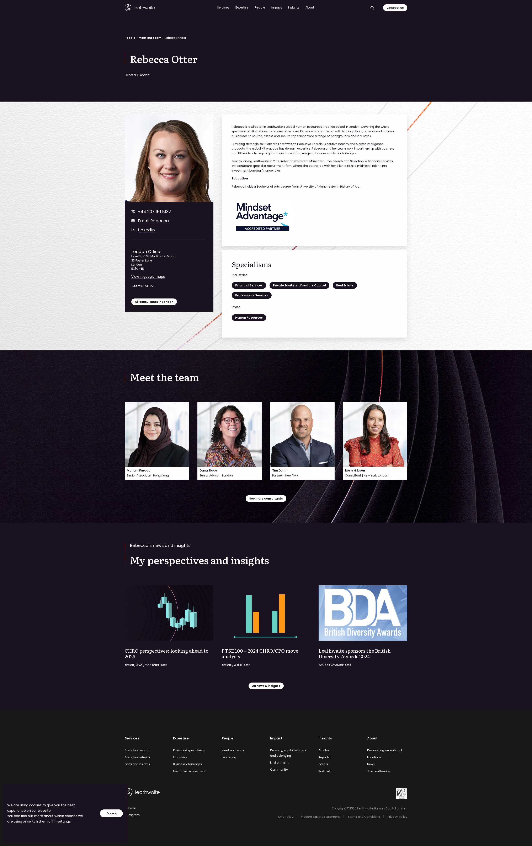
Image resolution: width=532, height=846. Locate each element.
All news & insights (266, 686)
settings (63, 821)
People (260, 7)
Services (223, 7)
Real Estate (344, 285)
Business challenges (187, 764)
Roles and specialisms (189, 750)
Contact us (395, 8)
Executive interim (137, 757)
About (309, 7)
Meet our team (150, 38)
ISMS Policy (285, 817)
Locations (374, 757)
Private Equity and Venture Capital (299, 285)
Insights (293, 7)
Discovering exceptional (384, 750)
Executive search (137, 750)
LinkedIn (146, 230)
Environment (279, 762)
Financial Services (249, 285)
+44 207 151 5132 (154, 212)
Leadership (229, 757)
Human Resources (249, 318)
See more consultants (266, 498)
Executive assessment (189, 771)
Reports (324, 757)
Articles (324, 750)
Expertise (241, 7)
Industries (180, 757)
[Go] (372, 8)
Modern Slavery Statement (320, 817)
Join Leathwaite (378, 771)
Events (323, 764)
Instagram (132, 815)
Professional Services (251, 295)
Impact (276, 7)
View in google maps (148, 276)
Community (279, 769)
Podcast (324, 771)
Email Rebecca (153, 221)
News (371, 764)
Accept (111, 813)
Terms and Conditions (364, 817)
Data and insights (137, 764)
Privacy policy (397, 817)
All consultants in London (154, 302)
